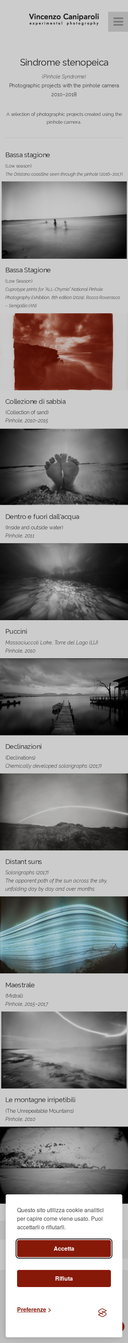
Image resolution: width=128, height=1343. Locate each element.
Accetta (64, 1248)
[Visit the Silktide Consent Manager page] (102, 1313)
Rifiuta (64, 1278)
